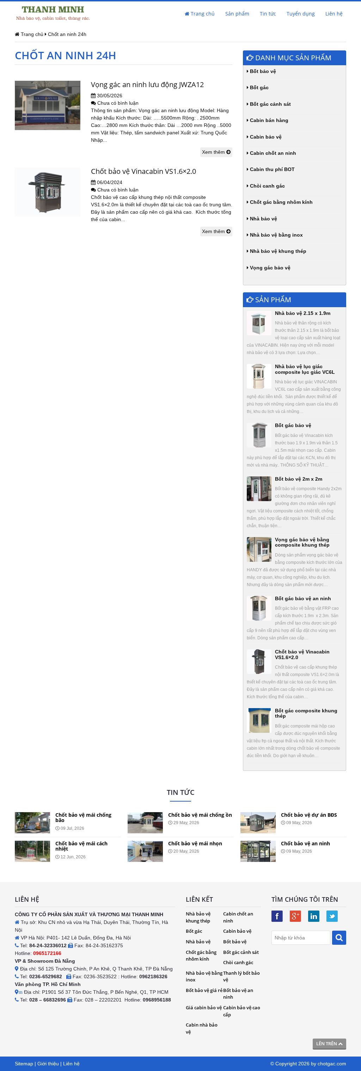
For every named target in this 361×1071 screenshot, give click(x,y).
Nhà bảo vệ (263, 218)
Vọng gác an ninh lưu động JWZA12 (147, 84)
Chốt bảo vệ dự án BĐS (309, 814)
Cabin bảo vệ (265, 137)
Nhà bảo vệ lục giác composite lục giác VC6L (305, 369)
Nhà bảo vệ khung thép (277, 251)
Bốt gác (259, 87)
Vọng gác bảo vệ (269, 267)
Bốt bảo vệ (262, 71)
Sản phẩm (237, 13)
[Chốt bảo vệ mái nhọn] (145, 851)
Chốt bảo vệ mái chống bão (83, 817)
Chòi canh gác (267, 186)
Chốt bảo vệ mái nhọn (195, 843)
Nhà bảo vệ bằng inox (276, 235)
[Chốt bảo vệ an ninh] (258, 851)
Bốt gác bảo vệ (293, 425)
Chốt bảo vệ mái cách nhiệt (81, 846)
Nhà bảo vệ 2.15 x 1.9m (302, 313)
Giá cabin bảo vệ (204, 1007)
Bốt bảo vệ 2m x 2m (298, 479)
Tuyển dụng (301, 13)
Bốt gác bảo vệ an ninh (303, 598)
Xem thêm (214, 152)
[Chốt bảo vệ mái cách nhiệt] (32, 851)
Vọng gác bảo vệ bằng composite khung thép (302, 542)
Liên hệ (334, 13)
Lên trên (327, 1043)
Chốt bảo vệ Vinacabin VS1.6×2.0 (143, 171)
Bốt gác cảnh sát (270, 104)
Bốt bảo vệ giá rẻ (204, 990)
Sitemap (24, 1063)
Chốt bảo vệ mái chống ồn (200, 814)
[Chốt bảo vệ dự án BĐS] (258, 822)
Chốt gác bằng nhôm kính (281, 202)
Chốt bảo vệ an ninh (305, 843)
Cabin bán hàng (268, 120)
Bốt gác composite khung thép (306, 713)
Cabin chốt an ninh (272, 153)
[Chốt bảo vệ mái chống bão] (32, 822)
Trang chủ (202, 13)
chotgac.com (332, 1063)
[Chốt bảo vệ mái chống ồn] (145, 822)
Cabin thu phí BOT (272, 169)
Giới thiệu (48, 1063)
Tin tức (268, 13)
